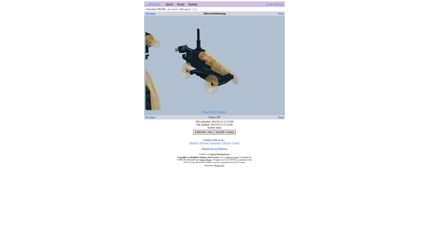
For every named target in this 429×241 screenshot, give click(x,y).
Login (269, 4)
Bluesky (194, 143)
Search (169, 4)
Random (192, 4)
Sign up (279, 4)
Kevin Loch (219, 165)
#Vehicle (221, 111)
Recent (180, 4)
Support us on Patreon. (214, 148)
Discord (204, 143)
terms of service (232, 157)
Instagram (215, 143)
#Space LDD (209, 111)
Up (195, 9)
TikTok (226, 143)
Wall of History (206, 160)
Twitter (236, 143)
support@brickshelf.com (219, 154)
